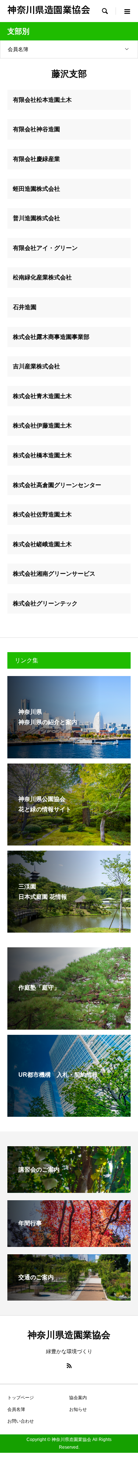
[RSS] (69, 1365)
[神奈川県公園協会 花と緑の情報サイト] (69, 841)
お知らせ (78, 1409)
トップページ (20, 1397)
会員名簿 (18, 49)
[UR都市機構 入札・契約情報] (69, 1112)
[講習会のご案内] (69, 1190)
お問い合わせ (20, 1421)
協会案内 (78, 1397)
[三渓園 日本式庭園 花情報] (69, 928)
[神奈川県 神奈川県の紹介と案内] (69, 754)
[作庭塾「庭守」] (69, 1025)
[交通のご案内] (69, 1297)
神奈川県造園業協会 (48, 9)
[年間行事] (69, 1244)
